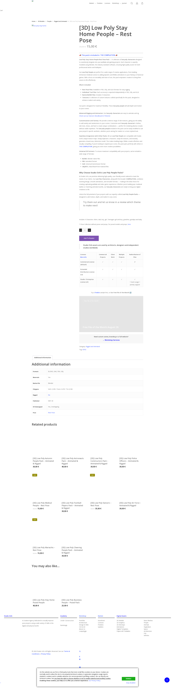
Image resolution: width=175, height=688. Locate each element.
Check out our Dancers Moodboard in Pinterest (94, 116)
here (129, 224)
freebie (97, 292)
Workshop (82, 616)
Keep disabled (130, 683)
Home (33, 21)
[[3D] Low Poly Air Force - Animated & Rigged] (130, 485)
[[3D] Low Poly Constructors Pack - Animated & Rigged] (101, 441)
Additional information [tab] (42, 358)
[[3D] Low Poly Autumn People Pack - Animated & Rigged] (44, 441)
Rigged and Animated (60, 21)
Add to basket (89, 238)
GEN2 (84, 349)
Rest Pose (51, 413)
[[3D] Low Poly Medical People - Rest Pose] (44, 485)
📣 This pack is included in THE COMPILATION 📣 (98, 55)
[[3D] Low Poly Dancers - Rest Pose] (101, 485)
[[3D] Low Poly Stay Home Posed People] (44, 582)
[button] (63, 625)
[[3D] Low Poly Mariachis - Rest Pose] (44, 530)
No (49, 395)
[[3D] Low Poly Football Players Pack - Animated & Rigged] (72, 485)
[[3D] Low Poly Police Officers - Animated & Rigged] (130, 441)
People (49, 21)
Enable (128, 678)
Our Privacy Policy (94, 681)
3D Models (41, 21)
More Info (83, 257)
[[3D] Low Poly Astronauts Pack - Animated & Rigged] (72, 441)
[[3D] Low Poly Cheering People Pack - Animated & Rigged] (72, 530)
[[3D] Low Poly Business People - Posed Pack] (72, 582)
